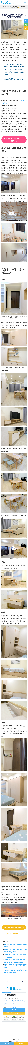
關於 (17, 1039)
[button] (25, 2)
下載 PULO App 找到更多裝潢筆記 (14, 927)
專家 (14, 1039)
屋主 (10, 1039)
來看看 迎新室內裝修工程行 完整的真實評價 (14, 139)
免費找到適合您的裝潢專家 (14, 934)
